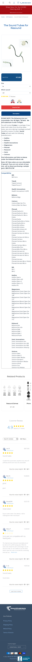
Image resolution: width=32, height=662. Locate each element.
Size (2, 83)
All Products (9, 17)
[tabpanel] (16, 242)
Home (3, 17)
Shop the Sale (16, 107)
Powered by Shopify (16, 658)
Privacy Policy (7, 621)
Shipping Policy (8, 625)
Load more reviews (16, 591)
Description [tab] (16, 113)
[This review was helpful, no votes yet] (24, 469)
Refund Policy (7, 628)
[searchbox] (9, 439)
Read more (14, 552)
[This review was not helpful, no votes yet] (27, 469)
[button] (3, 3)
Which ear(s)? (5, 90)
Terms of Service (8, 632)
